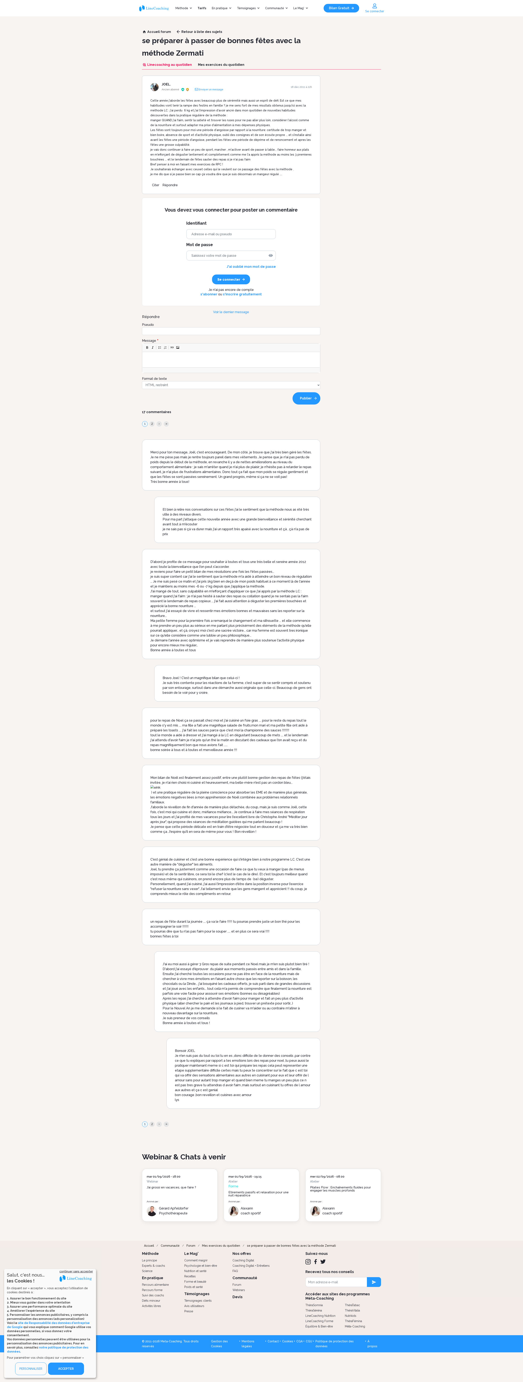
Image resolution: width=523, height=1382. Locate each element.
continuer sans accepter (76, 1271)
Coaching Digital (243, 1260)
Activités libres (151, 1306)
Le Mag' (298, 8)
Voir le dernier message (231, 312)
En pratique (220, 8)
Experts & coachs (153, 1265)
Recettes (190, 1276)
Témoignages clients (198, 1300)
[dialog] (50, 1323)
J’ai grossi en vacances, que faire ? (171, 1187)
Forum (191, 1245)
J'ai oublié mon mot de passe (251, 267)
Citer (155, 185)
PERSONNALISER (30, 1368)
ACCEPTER (66, 1368)
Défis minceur (151, 1300)
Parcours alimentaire (155, 1284)
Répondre (170, 185)
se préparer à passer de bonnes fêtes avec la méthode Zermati (291, 1245)
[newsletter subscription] (374, 1282)
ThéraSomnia (314, 1305)
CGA (299, 1341)
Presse (188, 1311)
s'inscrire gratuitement (242, 294)
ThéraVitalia (352, 1310)
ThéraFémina (353, 1321)
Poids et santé (193, 1287)
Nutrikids (350, 1315)
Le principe (149, 1260)
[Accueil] (156, 8)
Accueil (149, 1245)
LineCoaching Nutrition (320, 1315)
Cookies (287, 1341)
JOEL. (166, 84)
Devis (237, 1297)
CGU (309, 1341)
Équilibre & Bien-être (319, 1326)
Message (149, 341)
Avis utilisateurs (194, 1306)
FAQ (235, 1271)
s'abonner (208, 294)
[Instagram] (308, 1262)
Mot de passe (199, 244)
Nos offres (241, 1253)
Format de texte (154, 379)
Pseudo (148, 325)
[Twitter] (323, 1261)
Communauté (274, 8)
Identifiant (196, 223)
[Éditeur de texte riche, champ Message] (231, 359)
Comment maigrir (196, 1260)
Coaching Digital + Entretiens (251, 1265)
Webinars (238, 1290)
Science (147, 1271)
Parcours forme (152, 1290)
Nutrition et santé (195, 1271)
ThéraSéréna (313, 1310)
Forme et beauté (195, 1281)
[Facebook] (315, 1261)
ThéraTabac (352, 1305)
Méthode (181, 8)
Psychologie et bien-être (200, 1265)
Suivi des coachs (153, 1295)
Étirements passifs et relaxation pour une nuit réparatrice (258, 1193)
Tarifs (202, 8)
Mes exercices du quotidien (221, 1245)
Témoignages (246, 8)
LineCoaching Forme (319, 1321)
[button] (147, 347)
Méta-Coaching (355, 1326)
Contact (273, 1341)
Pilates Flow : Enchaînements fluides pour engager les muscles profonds (340, 1189)
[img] (271, 255)
